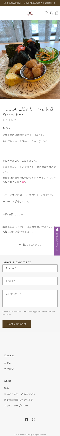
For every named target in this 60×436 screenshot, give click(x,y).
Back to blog (32, 244)
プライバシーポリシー (16, 405)
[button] (4, 13)
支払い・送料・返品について (20, 393)
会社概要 (9, 368)
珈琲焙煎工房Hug (26, 435)
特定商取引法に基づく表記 (18, 399)
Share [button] (9, 128)
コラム (7, 362)
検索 (6, 388)
